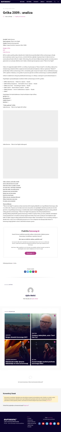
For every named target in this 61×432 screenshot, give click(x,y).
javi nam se (48, 400)
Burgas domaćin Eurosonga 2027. (17, 337)
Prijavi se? (26, 405)
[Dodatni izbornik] (58, 2)
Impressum (30, 420)
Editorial (29, 1)
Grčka (14, 263)
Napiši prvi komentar (20, 16)
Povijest (36, 1)
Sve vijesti (49, 1)
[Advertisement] (30, 28)
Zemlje (42, 1)
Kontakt (29, 426)
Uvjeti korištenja (31, 421)
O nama (29, 418)
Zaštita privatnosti (32, 423)
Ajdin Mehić (35, 298)
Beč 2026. (22, 1)
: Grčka (6, 48)
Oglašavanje (30, 425)
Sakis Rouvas (6, 52)
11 (54, 341)
